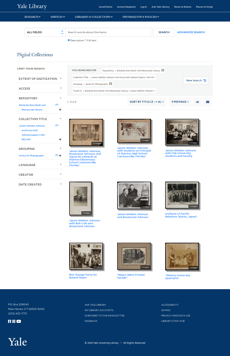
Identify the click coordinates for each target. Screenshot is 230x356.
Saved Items (105, 6)
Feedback (91, 321)
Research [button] (31, 17)
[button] (164, 32)
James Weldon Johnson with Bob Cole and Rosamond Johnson (84, 223)
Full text (91, 40)
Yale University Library (31, 6)
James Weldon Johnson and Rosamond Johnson (132, 215)
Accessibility (169, 304)
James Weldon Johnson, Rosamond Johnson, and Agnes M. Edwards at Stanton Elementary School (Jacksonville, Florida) (85, 158)
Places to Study (204, 6)
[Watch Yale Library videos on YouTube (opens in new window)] (19, 321)
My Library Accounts (99, 310)
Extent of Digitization (38, 79)
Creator (26, 175)
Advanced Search (191, 32)
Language (27, 165)
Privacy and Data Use (175, 315)
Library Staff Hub (173, 321)
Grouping (27, 149)
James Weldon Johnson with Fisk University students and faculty (180, 153)
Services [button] (57, 17)
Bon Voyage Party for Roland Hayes (83, 276)
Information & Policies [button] (140, 17)
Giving (165, 310)
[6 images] (182, 131)
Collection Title (33, 119)
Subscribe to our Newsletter (104, 315)
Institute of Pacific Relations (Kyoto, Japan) (181, 215)
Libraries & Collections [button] (92, 17)
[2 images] (134, 130)
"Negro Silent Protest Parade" (131, 276)
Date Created (30, 184)
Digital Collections (35, 55)
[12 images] (86, 132)
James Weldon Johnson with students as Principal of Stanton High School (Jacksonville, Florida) (134, 152)
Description (77, 40)
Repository (28, 98)
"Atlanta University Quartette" (177, 277)
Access (24, 88)
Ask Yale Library (161, 6)
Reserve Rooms (182, 6)
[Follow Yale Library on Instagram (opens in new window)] (13, 321)
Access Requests (126, 6)
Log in (143, 6)
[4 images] (134, 256)
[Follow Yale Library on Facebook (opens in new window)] (9, 321)
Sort (145, 101)
